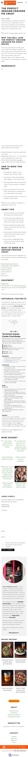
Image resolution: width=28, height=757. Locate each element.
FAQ (14, 742)
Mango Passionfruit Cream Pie (9, 264)
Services (14, 738)
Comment (4, 510)
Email (3, 537)
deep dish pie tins (21, 285)
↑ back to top (14, 701)
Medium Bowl (5, 283)
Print (13, 331)
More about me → (14, 632)
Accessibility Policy (14, 716)
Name (3, 531)
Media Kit (14, 740)
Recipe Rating (5, 504)
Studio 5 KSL (15, 615)
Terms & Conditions (14, 714)
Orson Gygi (12, 617)
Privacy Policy (14, 710)
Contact (14, 736)
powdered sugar (11, 362)
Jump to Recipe (5, 18)
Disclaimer (14, 712)
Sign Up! (6, 726)
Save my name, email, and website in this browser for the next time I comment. (15, 544)
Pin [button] (17, 331)
